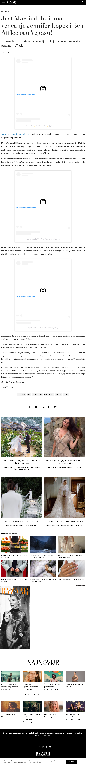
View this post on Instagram (26, 94)
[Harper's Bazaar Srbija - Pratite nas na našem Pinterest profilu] (43, 747)
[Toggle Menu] (3, 2)
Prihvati (71, 762)
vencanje (58, 394)
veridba (65, 394)
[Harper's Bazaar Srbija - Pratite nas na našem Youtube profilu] (50, 747)
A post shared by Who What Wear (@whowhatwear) (43, 239)
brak (28, 394)
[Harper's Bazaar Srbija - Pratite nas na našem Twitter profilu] (39, 747)
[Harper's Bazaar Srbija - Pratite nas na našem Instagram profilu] (46, 747)
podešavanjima (37, 763)
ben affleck (21, 394)
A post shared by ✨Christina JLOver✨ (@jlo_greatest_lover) (43, 126)
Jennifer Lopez (37, 394)
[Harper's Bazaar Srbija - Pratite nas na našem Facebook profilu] (36, 747)
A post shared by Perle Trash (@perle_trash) (43, 328)
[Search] (83, 2)
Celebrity (5, 11)
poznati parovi (48, 394)
